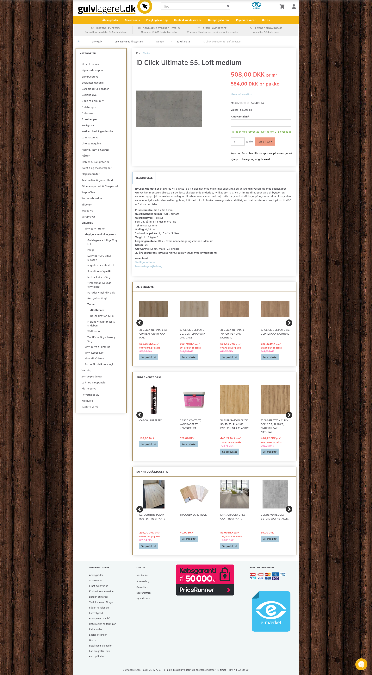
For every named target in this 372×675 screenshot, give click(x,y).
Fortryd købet (97, 656)
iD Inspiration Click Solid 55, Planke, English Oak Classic (234, 424)
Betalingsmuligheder (100, 645)
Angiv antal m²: (240, 116)
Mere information (241, 94)
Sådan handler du (99, 607)
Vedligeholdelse (145, 262)
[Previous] (139, 322)
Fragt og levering (157, 20)
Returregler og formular (102, 623)
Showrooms (132, 20)
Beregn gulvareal (219, 20)
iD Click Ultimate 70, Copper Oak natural (232, 333)
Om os (266, 20)
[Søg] (228, 6)
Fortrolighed (96, 613)
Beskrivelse (144, 178)
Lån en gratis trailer (100, 651)
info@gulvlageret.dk (184, 669)
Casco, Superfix (150, 420)
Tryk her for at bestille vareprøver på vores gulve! (261, 153)
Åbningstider (110, 20)
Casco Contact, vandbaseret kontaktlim (190, 424)
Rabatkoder (95, 629)
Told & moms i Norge (101, 602)
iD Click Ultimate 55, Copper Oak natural (275, 331)
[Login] (294, 6)
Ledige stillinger (98, 634)
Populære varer (246, 20)
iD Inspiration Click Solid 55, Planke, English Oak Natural (274, 426)
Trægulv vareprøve (193, 514)
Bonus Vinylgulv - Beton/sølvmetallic (275, 516)
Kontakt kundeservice (188, 20)
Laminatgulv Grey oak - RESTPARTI (232, 516)
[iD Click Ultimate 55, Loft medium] (169, 109)
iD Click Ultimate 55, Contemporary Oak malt (153, 333)
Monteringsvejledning (148, 266)
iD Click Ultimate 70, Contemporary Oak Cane (192, 333)
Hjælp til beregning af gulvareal (250, 159)
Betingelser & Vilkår (100, 618)
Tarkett (147, 53)
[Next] (289, 322)
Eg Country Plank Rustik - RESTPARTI (152, 516)
